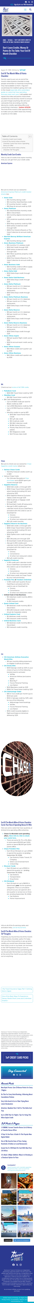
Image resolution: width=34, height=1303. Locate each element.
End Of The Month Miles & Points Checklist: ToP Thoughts (14, 149)
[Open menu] (25, 9)
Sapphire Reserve (10, 485)
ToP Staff (22, 70)
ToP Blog (10, 40)
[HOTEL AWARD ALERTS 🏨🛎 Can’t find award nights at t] (9, 1197)
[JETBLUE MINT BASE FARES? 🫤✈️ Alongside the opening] (25, 1197)
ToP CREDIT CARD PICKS (17, 1057)
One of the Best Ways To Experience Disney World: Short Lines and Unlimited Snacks (16, 998)
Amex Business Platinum (13, 243)
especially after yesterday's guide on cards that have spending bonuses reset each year (15, 92)
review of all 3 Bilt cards (20, 387)
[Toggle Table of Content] (29, 136)
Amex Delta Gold (10, 271)
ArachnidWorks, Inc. (17, 1301)
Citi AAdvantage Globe (12, 691)
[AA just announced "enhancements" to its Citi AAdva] (9, 1229)
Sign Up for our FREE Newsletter (23, 4)
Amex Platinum (10, 208)
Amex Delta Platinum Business (16, 297)
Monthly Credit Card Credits (12, 139)
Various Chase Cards (12, 470)
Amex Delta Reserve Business (15, 323)
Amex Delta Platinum (12, 284)
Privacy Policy (6, 1299)
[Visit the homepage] (17, 1255)
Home (4, 40)
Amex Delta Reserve (12, 310)
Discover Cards (10, 866)
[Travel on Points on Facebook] (26, 2)
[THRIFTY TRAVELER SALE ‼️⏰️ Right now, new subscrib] (25, 1213)
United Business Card (12, 621)
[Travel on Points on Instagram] (32, 2)
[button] (30, 9)
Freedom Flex (9, 580)
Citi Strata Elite (10, 666)
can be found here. (19, 927)
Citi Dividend (9, 881)
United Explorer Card (12, 614)
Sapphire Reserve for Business (15, 523)
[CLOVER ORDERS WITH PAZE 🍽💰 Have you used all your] (25, 1181)
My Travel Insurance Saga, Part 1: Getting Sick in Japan (17, 990)
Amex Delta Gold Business (14, 277)
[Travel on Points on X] (29, 2)
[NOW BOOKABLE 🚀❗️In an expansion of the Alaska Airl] (25, 1229)
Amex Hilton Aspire (11, 336)
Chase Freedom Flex (12, 849)
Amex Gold (8, 198)
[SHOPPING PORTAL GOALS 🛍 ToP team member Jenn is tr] (9, 1213)
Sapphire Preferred (11, 560)
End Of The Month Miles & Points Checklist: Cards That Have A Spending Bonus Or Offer (16, 143)
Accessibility (15, 1299)
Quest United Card (11, 603)
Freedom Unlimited (23, 580)
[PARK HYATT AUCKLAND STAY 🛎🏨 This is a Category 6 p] (9, 1181)
